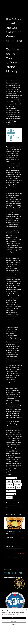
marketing (9, 484)
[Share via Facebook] (6, 503)
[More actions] (21, 19)
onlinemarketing (11, 491)
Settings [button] (14, 624)
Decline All (13, 621)
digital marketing (11, 478)
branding (9, 481)
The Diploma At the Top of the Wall (14, 532)
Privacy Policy (15, 614)
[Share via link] (18, 503)
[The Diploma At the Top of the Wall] (14, 523)
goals (18, 487)
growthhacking (11, 494)
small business (10, 487)
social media (18, 484)
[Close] (26, 610)
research (9, 497)
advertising (17, 481)
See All (20, 514)
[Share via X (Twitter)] (10, 503)
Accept (14, 618)
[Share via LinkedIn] (14, 503)
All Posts (6, 10)
